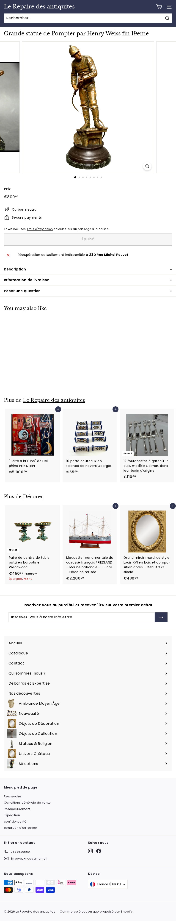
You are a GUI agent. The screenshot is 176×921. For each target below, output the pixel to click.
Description (15, 269)
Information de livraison (27, 280)
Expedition (12, 815)
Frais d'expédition (40, 229)
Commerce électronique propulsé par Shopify (96, 911)
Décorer (33, 497)
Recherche (12, 796)
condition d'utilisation (20, 828)
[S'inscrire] (161, 617)
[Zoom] (147, 166)
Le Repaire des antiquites (39, 6)
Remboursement (17, 809)
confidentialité (15, 821)
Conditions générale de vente (27, 802)
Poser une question (22, 290)
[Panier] (159, 6)
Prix (7, 189)
